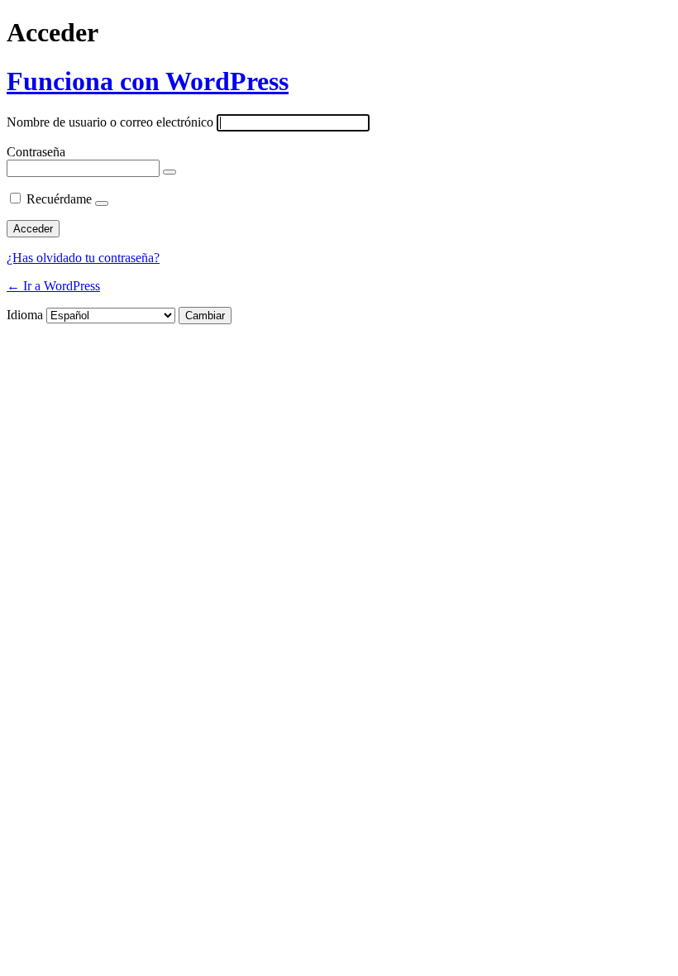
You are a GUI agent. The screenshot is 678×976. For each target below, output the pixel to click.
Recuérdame (59, 199)
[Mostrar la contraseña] (169, 172)
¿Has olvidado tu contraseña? (83, 258)
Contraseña (36, 152)
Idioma (25, 315)
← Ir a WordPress (53, 286)
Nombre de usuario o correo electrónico (110, 122)
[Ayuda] (101, 203)
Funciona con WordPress (148, 81)
